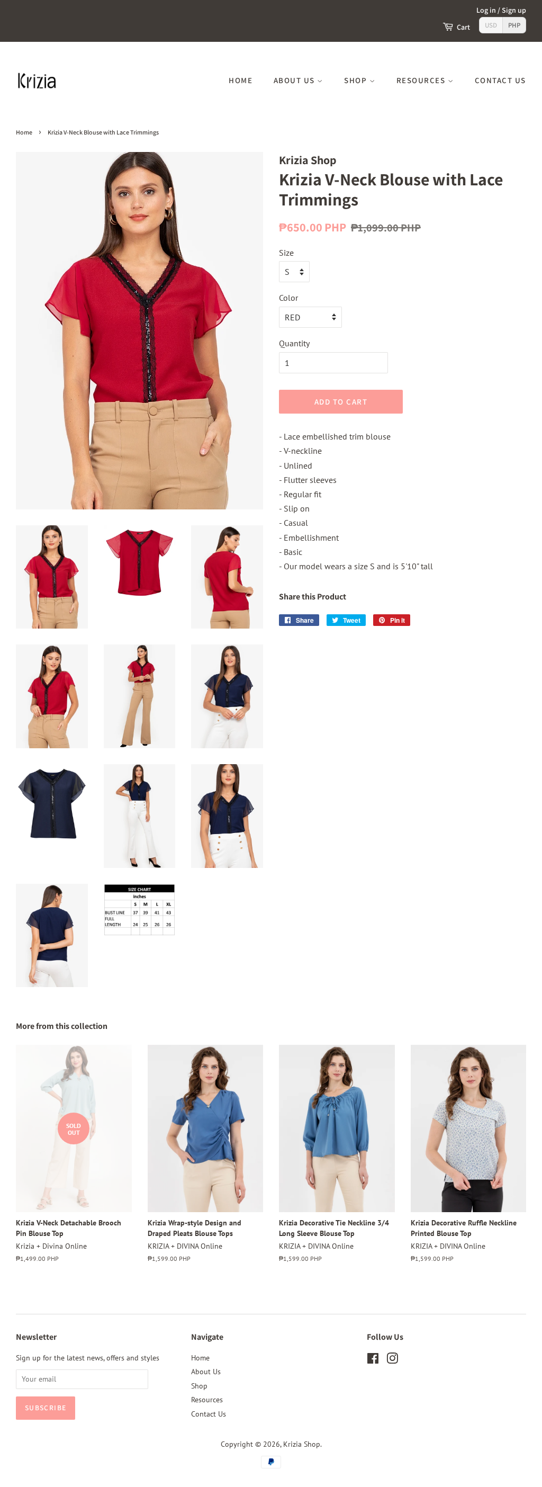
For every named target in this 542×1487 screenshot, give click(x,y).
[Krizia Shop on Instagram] (392, 1360)
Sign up (514, 10)
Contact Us (500, 80)
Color (288, 297)
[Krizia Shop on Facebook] (373, 1360)
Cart (463, 27)
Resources (422, 80)
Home (240, 80)
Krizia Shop (301, 1444)
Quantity (294, 343)
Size (286, 252)
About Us (296, 80)
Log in (486, 10)
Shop (356, 80)
